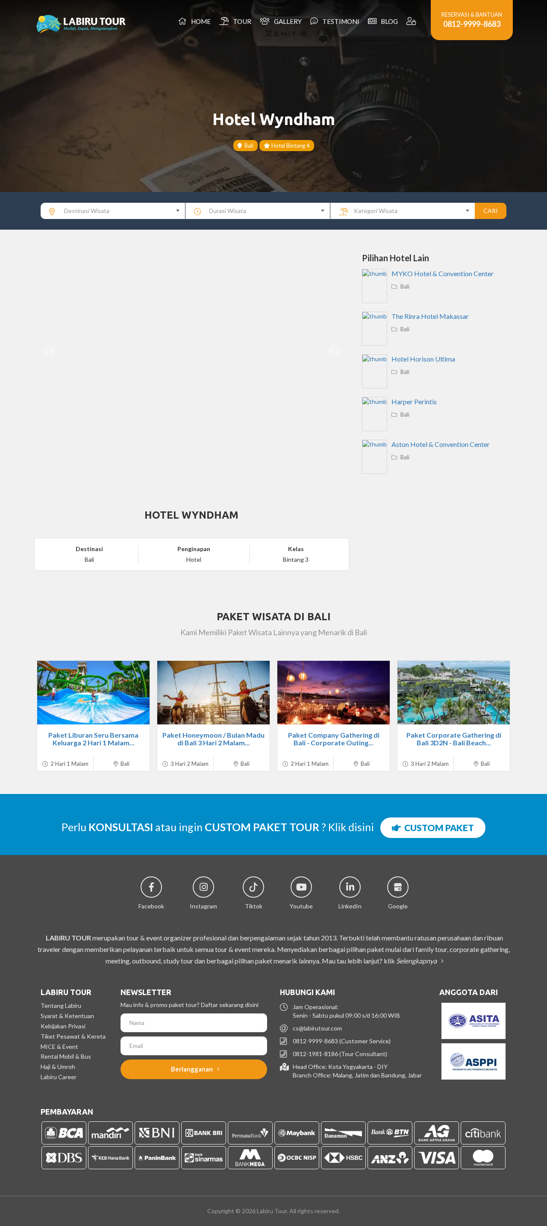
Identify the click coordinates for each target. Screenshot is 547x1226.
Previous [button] (49, 351)
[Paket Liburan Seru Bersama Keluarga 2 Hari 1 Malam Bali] (93, 692)
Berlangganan (192, 1069)
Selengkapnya (417, 961)
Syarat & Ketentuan (67, 1015)
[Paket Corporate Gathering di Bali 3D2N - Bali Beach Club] (453, 692)
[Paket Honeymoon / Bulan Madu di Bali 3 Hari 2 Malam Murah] (213, 692)
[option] (191, 351)
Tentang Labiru (61, 1005)
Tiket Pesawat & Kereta (73, 1036)
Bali (247, 145)
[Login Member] (412, 21)
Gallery (286, 21)
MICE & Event (59, 1046)
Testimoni (339, 21)
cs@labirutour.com (317, 1028)
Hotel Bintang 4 (290, 145)
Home (199, 21)
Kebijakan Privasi (63, 1026)
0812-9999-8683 (471, 24)
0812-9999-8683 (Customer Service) (342, 1041)
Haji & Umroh (58, 1066)
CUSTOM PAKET (437, 827)
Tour (240, 21)
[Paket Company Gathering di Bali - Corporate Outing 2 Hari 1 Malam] (333, 692)
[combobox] (113, 211)
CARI (490, 210)
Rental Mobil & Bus (66, 1056)
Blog (388, 21)
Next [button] (334, 351)
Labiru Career (58, 1076)
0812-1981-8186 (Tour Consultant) (340, 1053)
